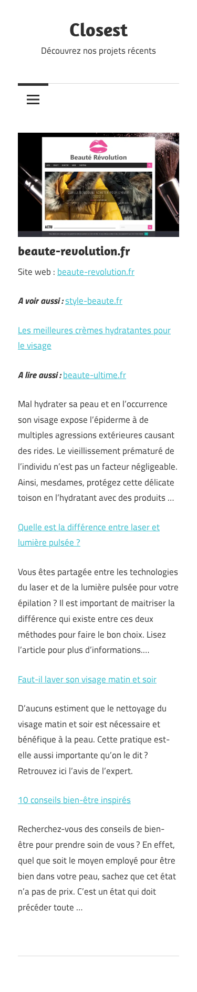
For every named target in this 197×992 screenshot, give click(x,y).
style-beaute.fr (93, 300)
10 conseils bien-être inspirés (74, 800)
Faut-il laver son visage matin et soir (87, 679)
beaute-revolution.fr (95, 272)
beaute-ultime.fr (94, 375)
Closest (98, 29)
